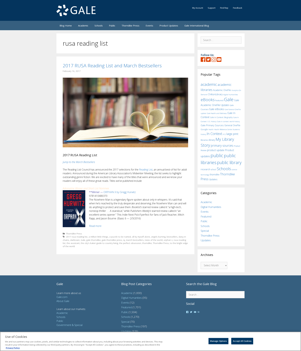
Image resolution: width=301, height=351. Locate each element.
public (217, 155)
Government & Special (69, 325)
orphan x (168, 239)
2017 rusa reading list (76, 236)
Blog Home (66, 25)
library (212, 139)
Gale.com (61, 297)
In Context (214, 133)
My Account (197, 7)
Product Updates (168, 25)
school (213, 169)
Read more (95, 226)
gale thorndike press (112, 239)
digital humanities (230, 94)
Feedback (237, 7)
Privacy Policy (13, 347)
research (205, 169)
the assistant (73, 243)
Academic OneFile (222, 90)
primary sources (222, 145)
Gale (83, 239)
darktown (75, 239)
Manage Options (218, 341)
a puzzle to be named (120, 236)
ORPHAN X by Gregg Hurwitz (119, 192)
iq (124, 239)
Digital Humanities (211, 207)
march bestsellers (135, 239)
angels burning (158, 236)
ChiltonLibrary (215, 94)
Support (211, 7)
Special (205, 230)
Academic (83, 25)
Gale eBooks (216, 109)
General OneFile (232, 125)
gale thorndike (93, 239)
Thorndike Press (130, 25)
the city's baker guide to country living (99, 243)
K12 (224, 134)
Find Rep (224, 7)
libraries (204, 140)
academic (209, 84)
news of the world (154, 239)
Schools (99, 25)
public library (229, 162)
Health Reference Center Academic (227, 129)
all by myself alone (141, 236)
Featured (206, 216)
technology (205, 174)
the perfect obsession (130, 243)
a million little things (98, 236)
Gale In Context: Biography (221, 117)
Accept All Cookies (242, 341)
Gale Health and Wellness (217, 113)
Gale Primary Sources (212, 125)
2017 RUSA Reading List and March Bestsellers (112, 65)
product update (215, 150)
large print (232, 134)
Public (112, 25)
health (211, 129)
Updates (213, 179)
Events (149, 25)
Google (204, 129)
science (234, 169)
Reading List (146, 169)
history (203, 134)
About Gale (62, 301)
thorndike (147, 243)
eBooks (208, 99)
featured (219, 100)
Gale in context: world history (228, 121)
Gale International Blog (196, 25)
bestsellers (172, 236)
